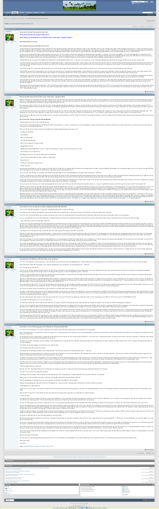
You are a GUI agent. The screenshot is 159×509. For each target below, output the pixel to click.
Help (152, 1)
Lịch (9, 14)
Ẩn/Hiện (102, 508)
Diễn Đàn (15, 12)
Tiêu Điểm (21, 12)
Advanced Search (150, 14)
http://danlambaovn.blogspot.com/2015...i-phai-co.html (38, 446)
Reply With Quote (150, 91)
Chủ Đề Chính (14, 18)
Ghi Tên (42, 12)
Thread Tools (134, 26)
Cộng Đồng (28, 12)
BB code (123, 486)
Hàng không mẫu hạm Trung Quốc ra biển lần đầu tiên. (17, 480)
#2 (153, 94)
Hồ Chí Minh (21, 18)
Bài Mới (6, 14)
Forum (7, 18)
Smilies (123, 488)
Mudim (54, 508)
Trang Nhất (8, 12)
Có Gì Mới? (35, 12)
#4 (153, 256)
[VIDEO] (123, 491)
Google (8, 493)
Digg (8, 486)
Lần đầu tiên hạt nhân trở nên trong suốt (14, 477)
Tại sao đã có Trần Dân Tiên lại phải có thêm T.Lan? (21, 23)
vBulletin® (79, 505)
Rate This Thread (149, 26)
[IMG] (123, 489)
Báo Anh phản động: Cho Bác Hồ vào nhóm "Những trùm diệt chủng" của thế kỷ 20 (72, 457)
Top (153, 453)
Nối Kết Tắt (25, 14)
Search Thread (141, 26)
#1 (153, 28)
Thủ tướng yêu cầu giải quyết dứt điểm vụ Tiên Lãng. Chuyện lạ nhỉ (20, 474)
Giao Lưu (13, 14)
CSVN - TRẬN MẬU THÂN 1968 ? (98, 457)
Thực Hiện (19, 14)
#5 (153, 324)
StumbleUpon (10, 491)
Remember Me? (136, 3)
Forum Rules (124, 494)
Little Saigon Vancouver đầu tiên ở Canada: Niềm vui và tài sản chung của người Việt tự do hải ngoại (27, 467)
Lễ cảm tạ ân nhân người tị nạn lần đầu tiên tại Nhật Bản (17, 471)
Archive (149, 500)
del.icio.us (9, 488)
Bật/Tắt (96, 508)
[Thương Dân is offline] (9, 37)
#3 (153, 204)
